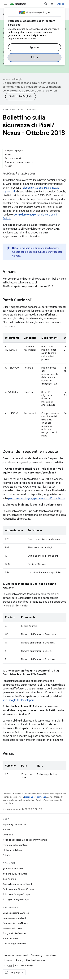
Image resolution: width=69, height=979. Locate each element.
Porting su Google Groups (16, 899)
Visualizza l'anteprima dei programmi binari (25, 839)
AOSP (5, 109)
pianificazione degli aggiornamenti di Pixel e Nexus (36, 498)
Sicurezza (31, 109)
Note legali (51, 955)
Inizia (34, 57)
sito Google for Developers (18, 700)
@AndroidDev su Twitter (15, 873)
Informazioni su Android (15, 955)
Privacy (19, 960)
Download (8, 834)
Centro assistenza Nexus (15, 923)
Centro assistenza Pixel (14, 918)
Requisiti (7, 829)
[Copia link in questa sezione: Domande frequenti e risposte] (61, 452)
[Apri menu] (5, 4)
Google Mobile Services (14, 933)
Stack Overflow (10, 938)
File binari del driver (12, 850)
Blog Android (9, 878)
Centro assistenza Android (16, 912)
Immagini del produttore (15, 844)
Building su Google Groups (16, 894)
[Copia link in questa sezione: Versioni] (20, 754)
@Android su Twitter (13, 868)
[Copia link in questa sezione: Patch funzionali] (35, 300)
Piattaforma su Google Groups (18, 889)
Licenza (8, 960)
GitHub (6, 855)
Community (37, 955)
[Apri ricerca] (46, 4)
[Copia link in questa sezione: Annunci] (20, 272)
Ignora (34, 47)
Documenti (17, 109)
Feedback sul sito (35, 960)
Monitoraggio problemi (14, 943)
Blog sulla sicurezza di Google (18, 884)
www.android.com (12, 928)
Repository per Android (14, 824)
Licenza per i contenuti (35, 797)
